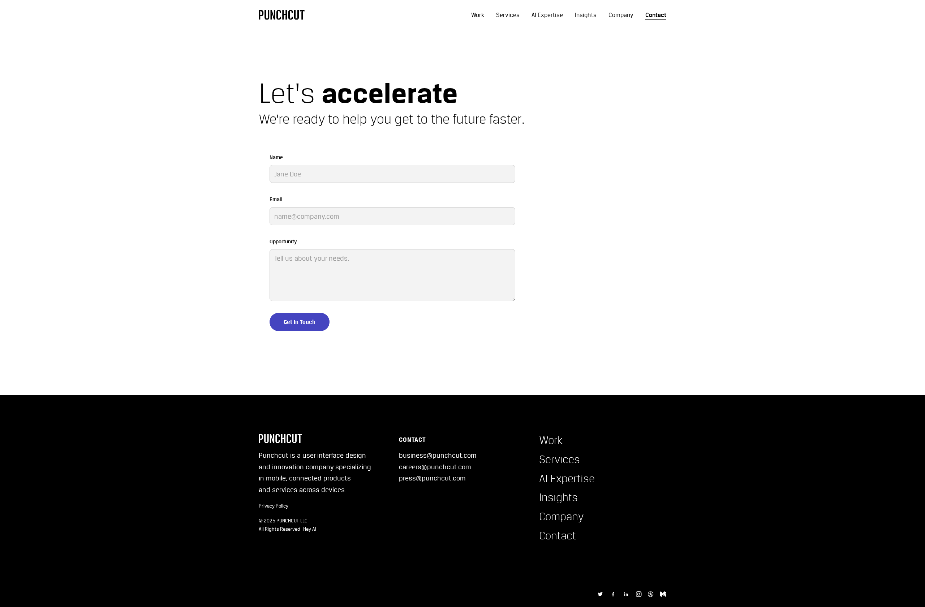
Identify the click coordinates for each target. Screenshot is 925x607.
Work (477, 14)
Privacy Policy (273, 506)
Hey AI (309, 529)
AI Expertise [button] (567, 478)
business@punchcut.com (438, 455)
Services (508, 14)
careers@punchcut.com (435, 467)
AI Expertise (547, 14)
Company (620, 14)
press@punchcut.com (432, 478)
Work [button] (551, 440)
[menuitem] (480, 15)
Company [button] (561, 516)
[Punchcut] (282, 15)
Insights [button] (558, 497)
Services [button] (559, 459)
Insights (586, 14)
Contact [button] (557, 535)
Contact (655, 14)
